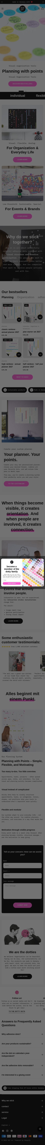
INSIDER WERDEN (12, 583)
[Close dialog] (42, 560)
